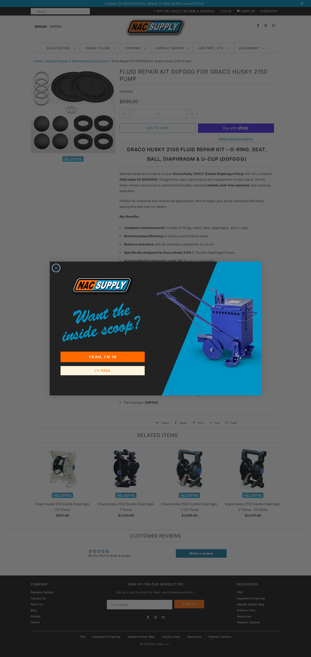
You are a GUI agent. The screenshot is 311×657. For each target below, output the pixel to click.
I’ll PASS (102, 370)
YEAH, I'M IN (103, 357)
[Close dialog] (56, 268)
